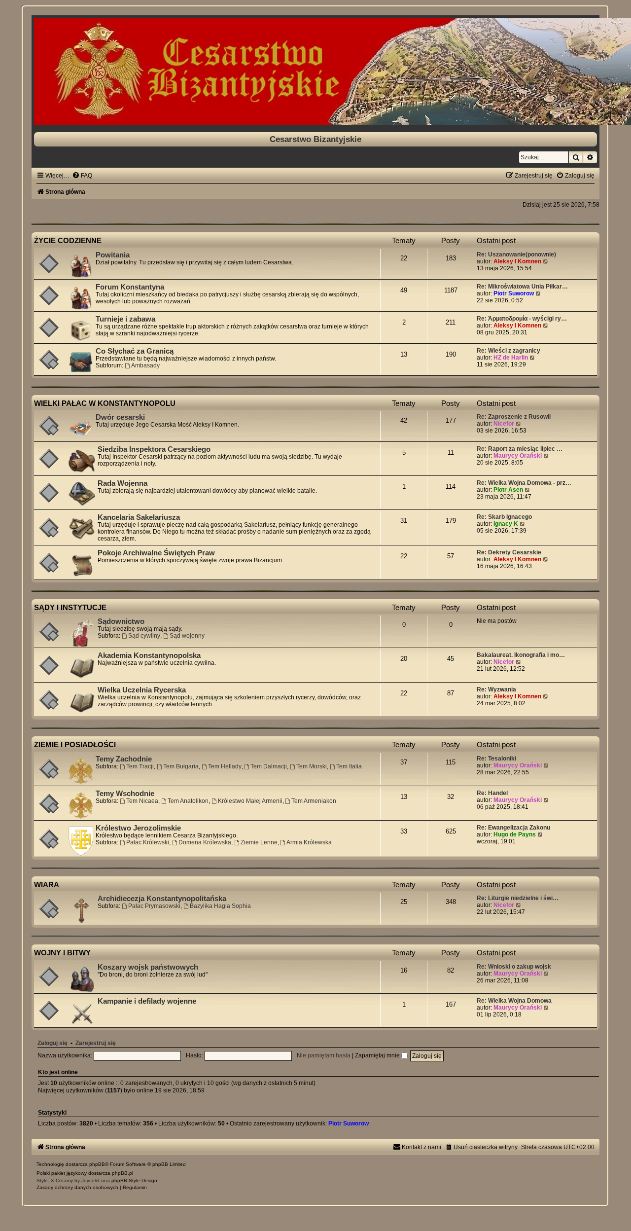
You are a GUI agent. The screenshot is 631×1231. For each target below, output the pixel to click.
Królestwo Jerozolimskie (138, 828)
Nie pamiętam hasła (324, 1055)
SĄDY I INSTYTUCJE (70, 607)
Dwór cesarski (120, 417)
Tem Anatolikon (188, 800)
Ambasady (145, 365)
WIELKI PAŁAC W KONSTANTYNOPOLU (104, 403)
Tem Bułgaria (181, 766)
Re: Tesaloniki (496, 758)
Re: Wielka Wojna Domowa (514, 1000)
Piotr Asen (508, 489)
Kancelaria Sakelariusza (139, 517)
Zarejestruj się (95, 1043)
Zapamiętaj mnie (378, 1055)
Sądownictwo (121, 621)
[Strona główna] (315, 71)
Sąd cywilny (144, 635)
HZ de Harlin (510, 357)
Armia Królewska (309, 842)
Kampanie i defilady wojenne (147, 1001)
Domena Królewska (204, 842)
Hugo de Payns (514, 834)
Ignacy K (505, 523)
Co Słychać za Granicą (135, 351)
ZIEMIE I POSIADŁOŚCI (75, 744)
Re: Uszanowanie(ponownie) (516, 254)
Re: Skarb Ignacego (504, 516)
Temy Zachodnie (124, 759)
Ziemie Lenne (259, 842)
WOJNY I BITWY (62, 952)
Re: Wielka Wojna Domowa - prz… (524, 482)
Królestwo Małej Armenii (250, 800)
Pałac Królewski (147, 842)
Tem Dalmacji (268, 766)
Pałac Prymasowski (154, 906)
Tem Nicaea (142, 800)
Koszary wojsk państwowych (148, 967)
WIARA (46, 884)
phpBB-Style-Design (134, 1180)
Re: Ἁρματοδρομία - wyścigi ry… (522, 318)
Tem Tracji (140, 766)
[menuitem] (82, 175)
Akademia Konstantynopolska (149, 655)
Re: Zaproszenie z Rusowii (514, 416)
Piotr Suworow (513, 293)
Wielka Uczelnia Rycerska (142, 690)
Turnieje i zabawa (125, 319)
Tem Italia (349, 766)
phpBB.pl (122, 1173)
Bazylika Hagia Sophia (220, 906)
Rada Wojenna (122, 483)
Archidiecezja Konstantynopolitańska (162, 899)
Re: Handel (492, 793)
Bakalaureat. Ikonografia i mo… (521, 655)
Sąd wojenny (187, 635)
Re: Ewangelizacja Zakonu (513, 827)
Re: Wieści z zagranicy (508, 350)
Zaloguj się (52, 1043)
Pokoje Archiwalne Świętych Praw (156, 553)
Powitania (113, 255)
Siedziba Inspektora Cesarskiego (154, 449)
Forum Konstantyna (130, 287)
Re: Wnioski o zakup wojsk (514, 966)
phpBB (97, 1164)
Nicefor (503, 423)
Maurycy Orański (517, 455)
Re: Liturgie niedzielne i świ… (518, 898)
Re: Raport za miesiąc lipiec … (519, 448)
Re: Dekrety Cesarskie (509, 552)
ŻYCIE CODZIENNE (68, 240)
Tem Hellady (225, 766)
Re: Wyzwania (496, 689)
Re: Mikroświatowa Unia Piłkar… (522, 286)
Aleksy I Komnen (517, 261)
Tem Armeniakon (313, 800)
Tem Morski (311, 766)
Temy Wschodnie (125, 793)
